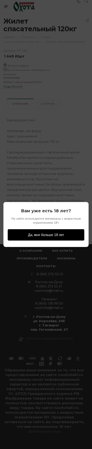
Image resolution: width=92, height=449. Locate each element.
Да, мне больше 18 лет (46, 235)
